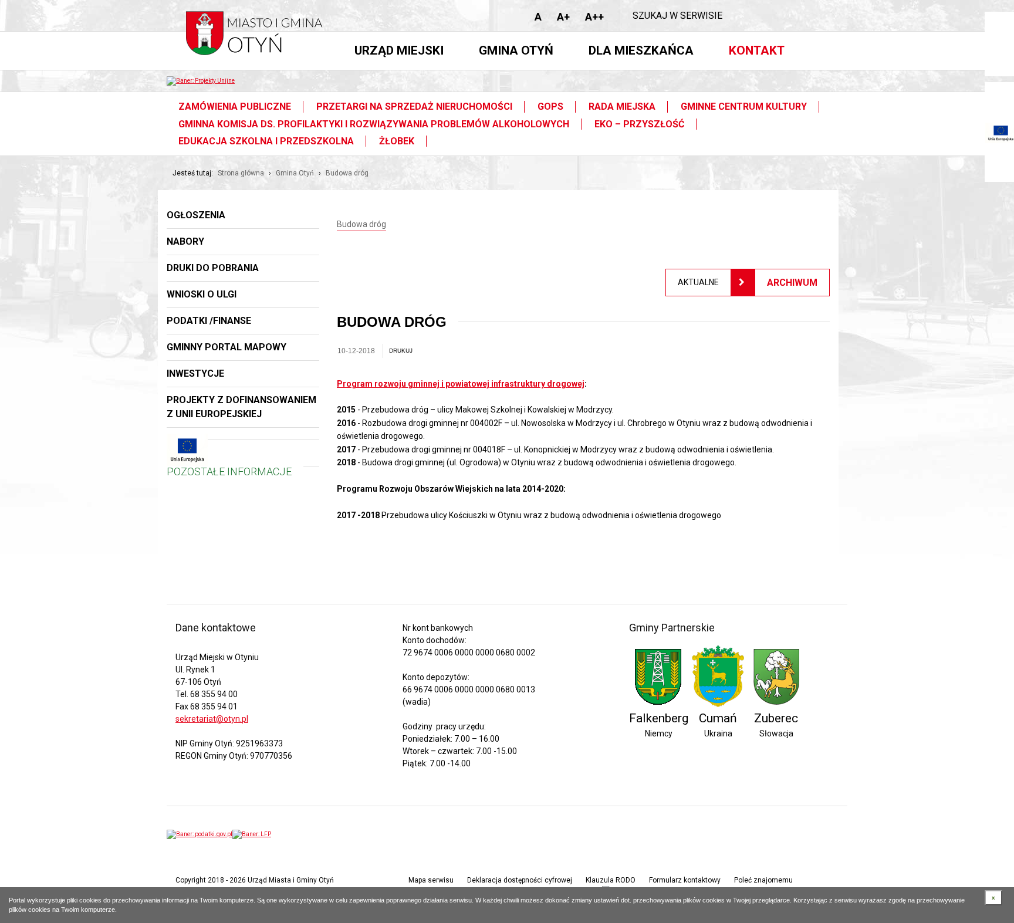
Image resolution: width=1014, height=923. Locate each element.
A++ (594, 17)
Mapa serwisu (431, 880)
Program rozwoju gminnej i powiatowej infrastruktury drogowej (460, 383)
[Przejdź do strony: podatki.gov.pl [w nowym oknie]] (199, 834)
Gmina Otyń (295, 173)
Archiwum (792, 282)
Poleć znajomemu (763, 880)
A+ (563, 17)
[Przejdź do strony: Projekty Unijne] (201, 80)
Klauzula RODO (611, 880)
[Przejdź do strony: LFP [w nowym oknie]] (251, 834)
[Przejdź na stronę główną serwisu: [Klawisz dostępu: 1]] (257, 37)
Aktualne (698, 282)
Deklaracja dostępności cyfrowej (519, 880)
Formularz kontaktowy (685, 880)
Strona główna (241, 173)
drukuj (401, 350)
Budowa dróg (347, 173)
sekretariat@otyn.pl (211, 718)
